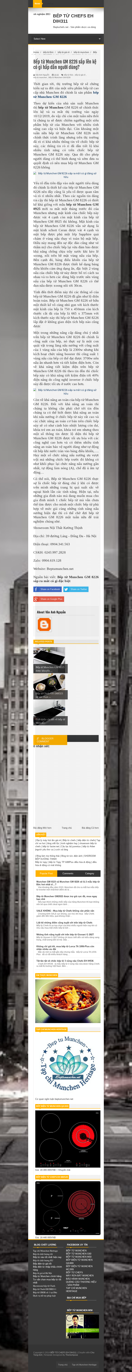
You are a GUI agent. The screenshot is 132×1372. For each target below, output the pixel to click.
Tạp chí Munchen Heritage (45, 1250)
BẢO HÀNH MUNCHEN (78, 1279)
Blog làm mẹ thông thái (47, 856)
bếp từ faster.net (51, 846)
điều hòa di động (82, 862)
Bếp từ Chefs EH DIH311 (44, 1289)
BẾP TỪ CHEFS (74, 1272)
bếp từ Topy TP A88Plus (61, 862)
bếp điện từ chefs (86, 840)
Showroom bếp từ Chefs (44, 1285)
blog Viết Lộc (48, 14)
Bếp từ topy (41, 862)
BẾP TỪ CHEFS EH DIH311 (63, 1352)
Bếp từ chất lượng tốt (43, 1254)
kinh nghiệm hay (69, 843)
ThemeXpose (71, 1355)
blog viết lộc (53, 843)
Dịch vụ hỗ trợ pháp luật (44, 1295)
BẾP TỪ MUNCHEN (76, 1250)
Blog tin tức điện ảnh (71, 856)
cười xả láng (61, 849)
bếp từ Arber (89, 846)
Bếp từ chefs (69, 840)
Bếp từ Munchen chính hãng (47, 1276)
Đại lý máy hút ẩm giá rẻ (48, 840)
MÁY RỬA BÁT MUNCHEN (80, 1275)
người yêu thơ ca (44, 849)
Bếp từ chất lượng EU (43, 1260)
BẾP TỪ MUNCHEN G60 (78, 1253)
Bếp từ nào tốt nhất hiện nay (47, 1257)
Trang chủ (63, 1365)
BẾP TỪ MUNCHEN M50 (78, 1257)
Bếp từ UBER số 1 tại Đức (45, 1292)
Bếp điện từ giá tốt (42, 1263)
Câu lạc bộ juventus (71, 846)
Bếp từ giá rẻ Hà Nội (42, 1273)
